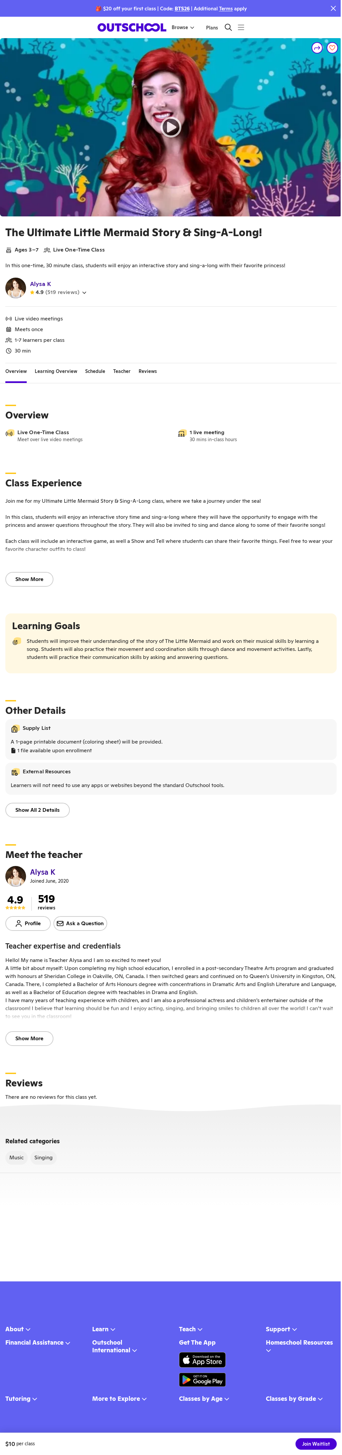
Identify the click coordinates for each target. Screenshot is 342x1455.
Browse (180, 27)
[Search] (228, 27)
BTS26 (182, 8)
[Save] (332, 48)
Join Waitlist (316, 1444)
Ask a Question (85, 923)
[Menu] (240, 27)
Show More (29, 579)
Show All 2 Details (37, 809)
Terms (226, 8)
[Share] (317, 48)
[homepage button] (132, 27)
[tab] (16, 371)
